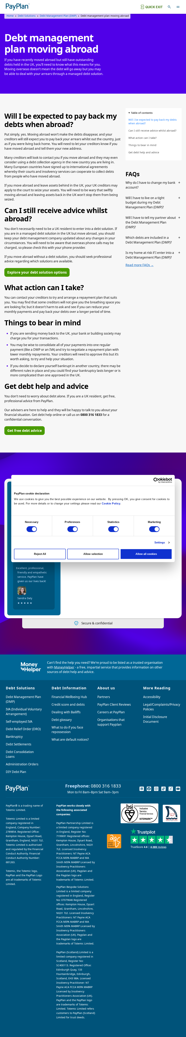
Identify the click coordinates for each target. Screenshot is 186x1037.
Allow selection (93, 553)
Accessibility (151, 697)
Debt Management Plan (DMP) (58, 15)
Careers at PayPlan (111, 712)
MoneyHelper (64, 667)
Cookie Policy (111, 503)
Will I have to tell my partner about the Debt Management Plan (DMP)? (151, 222)
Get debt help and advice (143, 152)
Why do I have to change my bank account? (150, 185)
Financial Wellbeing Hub (69, 697)
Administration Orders (22, 764)
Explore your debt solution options (37, 272)
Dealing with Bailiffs (66, 712)
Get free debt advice (24, 430)
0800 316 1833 (106, 786)
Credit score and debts (68, 704)
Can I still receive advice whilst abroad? (152, 130)
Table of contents (142, 112)
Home (10, 15)
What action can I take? (142, 138)
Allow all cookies (146, 553)
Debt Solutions (27, 15)
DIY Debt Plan (16, 772)
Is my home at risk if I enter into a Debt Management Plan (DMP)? (150, 255)
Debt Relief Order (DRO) (23, 729)
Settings (159, 542)
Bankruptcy (14, 737)
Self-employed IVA (19, 721)
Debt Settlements (18, 744)
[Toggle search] (169, 7)
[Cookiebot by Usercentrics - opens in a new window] (156, 480)
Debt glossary (62, 720)
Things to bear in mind (142, 145)
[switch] (72, 529)
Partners (103, 697)
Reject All (40, 553)
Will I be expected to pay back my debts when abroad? (152, 121)
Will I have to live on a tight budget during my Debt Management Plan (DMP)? (145, 202)
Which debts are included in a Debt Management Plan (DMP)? (149, 240)
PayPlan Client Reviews (114, 704)
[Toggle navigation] (178, 7)
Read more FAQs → (140, 265)
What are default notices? (70, 739)
